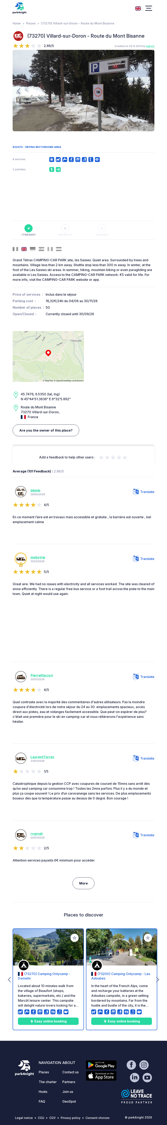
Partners (68, 1082)
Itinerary (29, 234)
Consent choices (98, 1118)
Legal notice (24, 1118)
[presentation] (18, 90)
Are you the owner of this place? (46, 430)
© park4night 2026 (138, 1117)
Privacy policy (70, 1118)
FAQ (42, 1101)
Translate (147, 492)
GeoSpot (69, 1101)
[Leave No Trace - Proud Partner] (136, 1096)
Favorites (65, 234)
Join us (67, 1092)
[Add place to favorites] (74, 938)
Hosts (43, 1092)
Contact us (70, 1072)
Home (17, 23)
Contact (102, 234)
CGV (52, 1118)
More (83, 883)
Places (31, 23)
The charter (48, 1082)
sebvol (150, 46)
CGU (41, 1118)
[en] (138, 8)
